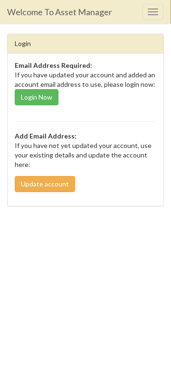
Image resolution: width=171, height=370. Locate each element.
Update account (45, 184)
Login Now (36, 97)
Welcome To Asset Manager (59, 12)
